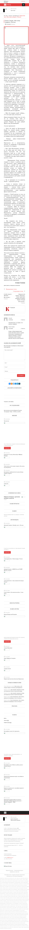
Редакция (13, 24)
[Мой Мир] (15, 384)
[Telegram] (13, 384)
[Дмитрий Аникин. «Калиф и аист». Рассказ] (14, 536)
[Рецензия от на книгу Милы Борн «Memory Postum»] (7, 459)
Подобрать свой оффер (9, 401)
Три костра (13, 10)
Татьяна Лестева (7, 668)
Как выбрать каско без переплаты (11, 731)
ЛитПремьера (16, 15)
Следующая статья (18, 291)
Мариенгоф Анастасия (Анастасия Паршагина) (14, 679)
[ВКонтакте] (9, 384)
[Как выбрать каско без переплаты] (14, 742)
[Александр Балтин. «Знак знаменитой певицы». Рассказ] (7, 585)
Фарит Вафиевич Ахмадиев (9, 658)
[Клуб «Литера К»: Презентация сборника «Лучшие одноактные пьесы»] (7, 819)
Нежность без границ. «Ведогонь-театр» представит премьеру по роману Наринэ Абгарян (20, 297)
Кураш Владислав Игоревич (10, 614)
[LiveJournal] (19, 384)
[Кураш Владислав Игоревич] (14, 626)
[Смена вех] (7, 487)
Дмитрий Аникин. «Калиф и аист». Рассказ (13, 525)
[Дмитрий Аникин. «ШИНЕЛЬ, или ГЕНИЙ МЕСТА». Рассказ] (7, 573)
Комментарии (7, 722)
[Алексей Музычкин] (7, 651)
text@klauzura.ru (10, 857)
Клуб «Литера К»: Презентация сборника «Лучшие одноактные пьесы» (17, 820)
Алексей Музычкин (8, 648)
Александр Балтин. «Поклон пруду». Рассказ (13, 558)
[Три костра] (7, 10)
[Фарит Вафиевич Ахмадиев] (7, 661)
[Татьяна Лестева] (7, 672)
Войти (5, 718)
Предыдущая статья (11, 289)
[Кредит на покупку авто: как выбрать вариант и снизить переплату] (7, 792)
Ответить (23, 319)
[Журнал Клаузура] (7, 1)
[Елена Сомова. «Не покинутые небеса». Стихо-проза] (7, 597)
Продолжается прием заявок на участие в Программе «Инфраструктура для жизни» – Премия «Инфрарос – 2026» (13, 801)
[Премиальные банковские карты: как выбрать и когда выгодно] (7, 781)
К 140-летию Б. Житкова (8, 295)
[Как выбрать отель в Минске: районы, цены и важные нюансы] (7, 769)
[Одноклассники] (11, 384)
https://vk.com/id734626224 (18, 338)
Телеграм (23, 1)
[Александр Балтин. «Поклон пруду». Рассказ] (7, 562)
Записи (6, 720)
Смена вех (6, 483)
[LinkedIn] (17, 384)
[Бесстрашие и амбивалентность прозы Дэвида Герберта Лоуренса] (7, 476)
